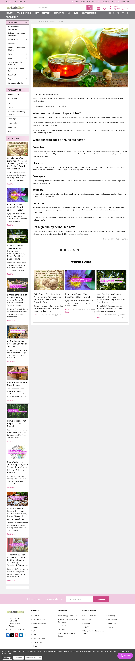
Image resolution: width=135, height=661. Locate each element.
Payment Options (24, 13)
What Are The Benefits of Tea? (46, 94)
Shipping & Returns (42, 13)
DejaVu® (11, 107)
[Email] (65, 250)
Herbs (10, 54)
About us (9, 13)
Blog (76, 13)
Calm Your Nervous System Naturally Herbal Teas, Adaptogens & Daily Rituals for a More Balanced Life (16, 252)
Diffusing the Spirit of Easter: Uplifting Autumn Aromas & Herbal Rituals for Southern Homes (17, 299)
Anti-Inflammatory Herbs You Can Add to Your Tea (17, 344)
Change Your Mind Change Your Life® (17, 113)
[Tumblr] (127, 13)
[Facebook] (109, 13)
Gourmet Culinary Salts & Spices (16, 49)
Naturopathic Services (16, 83)
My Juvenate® (12, 123)
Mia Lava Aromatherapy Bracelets (16, 63)
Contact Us (59, 13)
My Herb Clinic (63, 231)
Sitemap (35, 646)
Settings (7, 657)
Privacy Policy (12, 17)
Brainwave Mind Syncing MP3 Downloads (16, 34)
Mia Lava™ (11, 103)
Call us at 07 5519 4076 (17, 630)
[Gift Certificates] (98, 8)
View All (10, 131)
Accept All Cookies (33, 657)
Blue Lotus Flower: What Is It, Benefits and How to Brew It (15, 207)
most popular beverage (48, 98)
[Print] (69, 250)
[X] (114, 13)
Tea (9, 79)
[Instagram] (123, 13)
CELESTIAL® (12, 99)
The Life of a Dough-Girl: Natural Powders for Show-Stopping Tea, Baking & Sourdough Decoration (17, 559)
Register (116, 9)
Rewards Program (89, 13)
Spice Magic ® (12, 119)
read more (11, 184)
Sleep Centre (13, 75)
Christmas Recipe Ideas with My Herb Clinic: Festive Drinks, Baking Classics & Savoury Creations (17, 513)
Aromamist (12, 127)
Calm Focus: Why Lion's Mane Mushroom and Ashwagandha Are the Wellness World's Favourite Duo (17, 163)
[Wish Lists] (105, 8)
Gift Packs (12, 43)
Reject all (18, 657)
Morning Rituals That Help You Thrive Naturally (16, 423)
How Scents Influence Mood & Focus (17, 383)
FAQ (69, 13)
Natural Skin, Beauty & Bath (16, 69)
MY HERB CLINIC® (14, 94)
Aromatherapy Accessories (13, 28)
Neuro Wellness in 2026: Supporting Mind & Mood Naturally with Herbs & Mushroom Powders (17, 467)
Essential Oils (13, 39)
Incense (11, 58)
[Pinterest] (118, 13)
